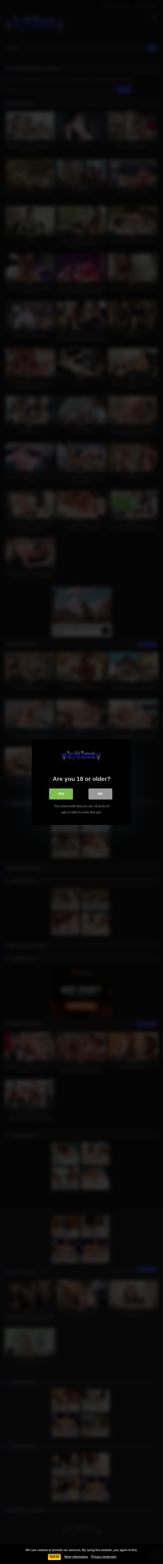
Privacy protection (103, 1556)
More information (76, 1556)
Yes (61, 794)
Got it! (54, 1556)
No (100, 794)
